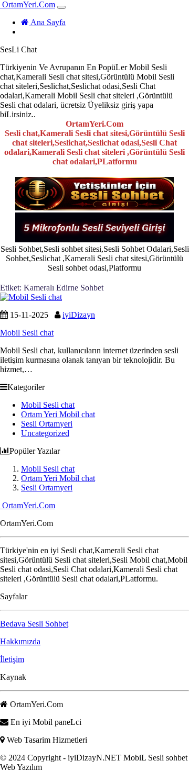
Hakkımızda (20, 641)
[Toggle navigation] (61, 7)
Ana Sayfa (47, 22)
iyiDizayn (78, 314)
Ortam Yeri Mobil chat (58, 414)
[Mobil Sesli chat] (31, 297)
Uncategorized (45, 433)
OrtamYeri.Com (27, 4)
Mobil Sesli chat (48, 404)
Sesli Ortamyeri (46, 423)
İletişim (12, 659)
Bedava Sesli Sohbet (34, 623)
